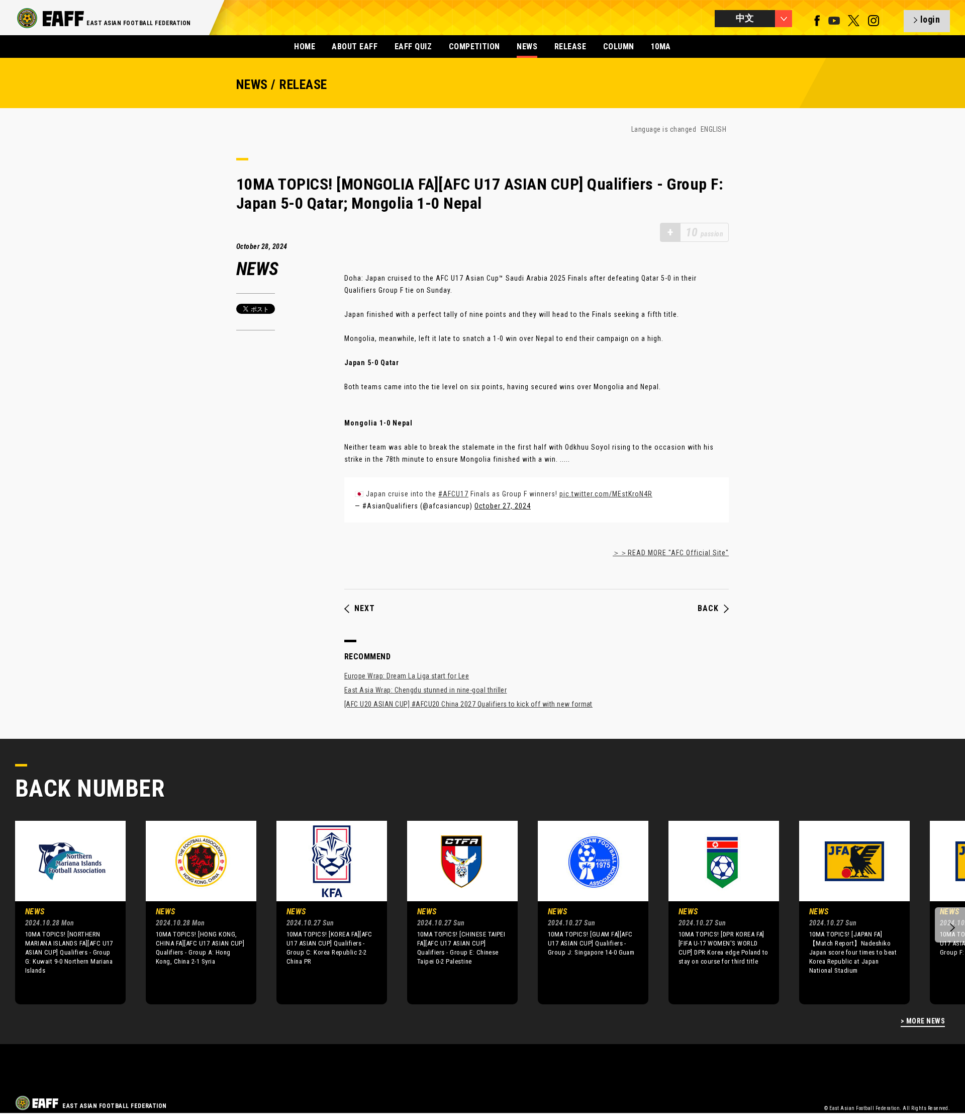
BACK (708, 609)
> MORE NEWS (923, 1021)
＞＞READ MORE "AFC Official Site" (671, 553)
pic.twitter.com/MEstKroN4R (605, 494)
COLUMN (618, 46)
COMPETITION (474, 46)
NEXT (364, 609)
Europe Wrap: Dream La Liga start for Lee (406, 676)
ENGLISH (713, 129)
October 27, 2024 (502, 506)
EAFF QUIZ (413, 46)
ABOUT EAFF (354, 46)
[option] (63, 912)
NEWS (527, 46)
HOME (304, 46)
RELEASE (570, 46)
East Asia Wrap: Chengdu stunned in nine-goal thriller (425, 690)
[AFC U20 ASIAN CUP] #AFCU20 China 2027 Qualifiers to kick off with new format (468, 704)
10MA (661, 46)
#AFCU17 (453, 494)
